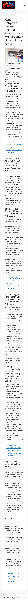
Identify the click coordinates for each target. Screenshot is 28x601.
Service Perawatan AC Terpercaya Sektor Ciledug (14, 144)
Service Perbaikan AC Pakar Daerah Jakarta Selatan (13, 280)
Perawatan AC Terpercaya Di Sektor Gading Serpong (13, 447)
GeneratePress (17, 598)
